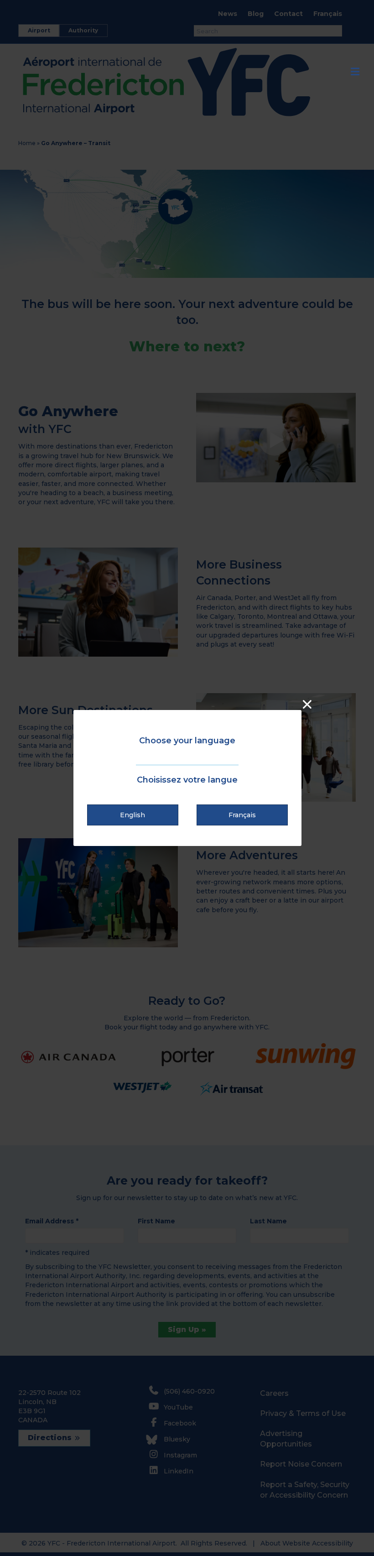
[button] (132, 814)
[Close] (307, 704)
